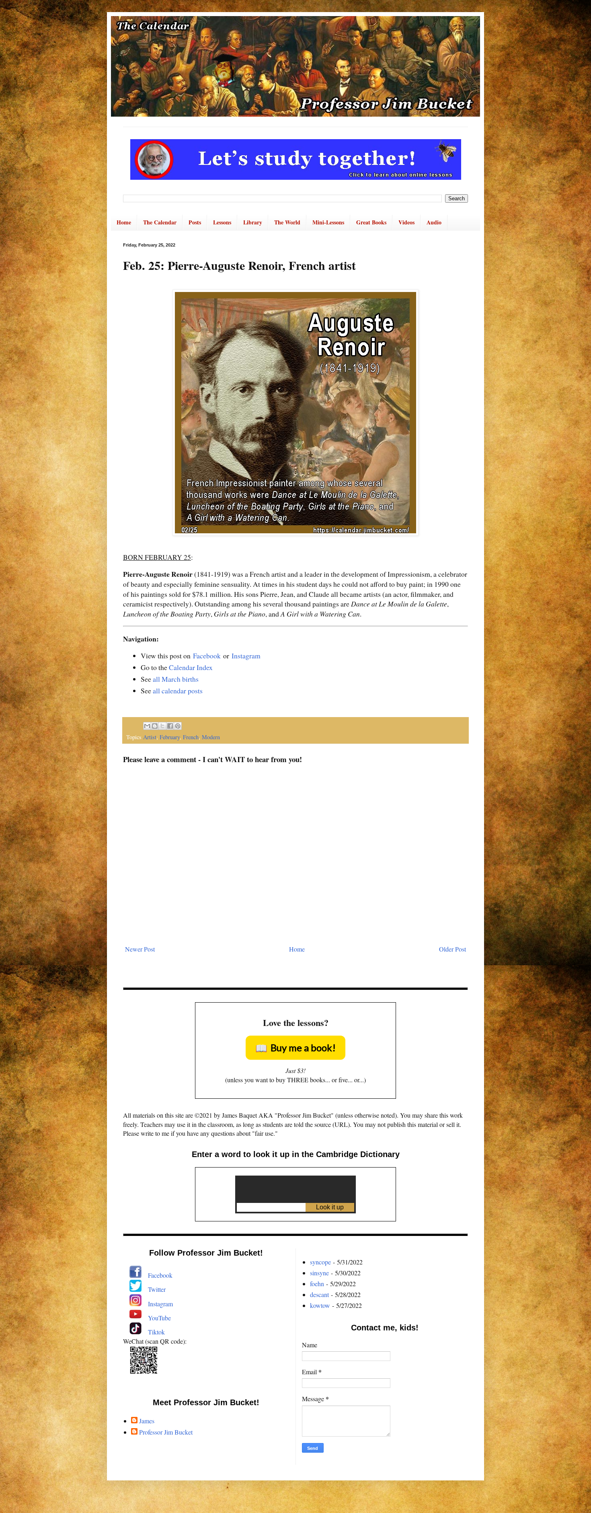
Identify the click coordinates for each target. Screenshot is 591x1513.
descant (319, 1294)
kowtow (320, 1305)
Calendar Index (191, 667)
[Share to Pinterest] (178, 726)
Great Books (371, 222)
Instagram (246, 655)
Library (252, 222)
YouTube (159, 1318)
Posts (195, 222)
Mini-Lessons (328, 222)
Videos (406, 222)
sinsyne (319, 1272)
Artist (149, 737)
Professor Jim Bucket (166, 1432)
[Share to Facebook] (170, 726)
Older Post (452, 949)
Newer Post (140, 949)
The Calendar (159, 222)
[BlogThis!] (155, 726)
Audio (434, 222)
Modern (211, 737)
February (170, 737)
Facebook (207, 655)
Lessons (222, 222)
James (146, 1421)
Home (124, 222)
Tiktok (156, 1332)
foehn (317, 1283)
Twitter (157, 1289)
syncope (320, 1262)
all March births (176, 679)
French (191, 737)
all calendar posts (178, 690)
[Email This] (147, 726)
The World (287, 222)
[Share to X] (162, 726)
